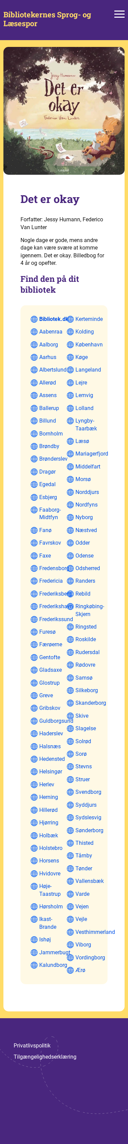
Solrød (83, 741)
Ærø (80, 970)
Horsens (49, 860)
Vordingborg (90, 957)
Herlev (46, 784)
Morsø (83, 479)
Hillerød (48, 810)
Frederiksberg (55, 594)
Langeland (88, 369)
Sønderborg (89, 830)
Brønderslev (53, 459)
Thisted (84, 843)
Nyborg (84, 517)
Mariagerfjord (91, 453)
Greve (46, 695)
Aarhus (47, 357)
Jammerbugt (54, 952)
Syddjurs (86, 805)
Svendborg (88, 792)
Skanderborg (90, 703)
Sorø (81, 754)
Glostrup (49, 683)
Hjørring (48, 822)
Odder (82, 543)
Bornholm (51, 433)
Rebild (82, 594)
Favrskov (50, 543)
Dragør (47, 471)
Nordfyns (86, 504)
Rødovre (85, 665)
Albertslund (53, 369)
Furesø (47, 632)
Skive (81, 716)
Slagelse (85, 728)
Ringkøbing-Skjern (89, 610)
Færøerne (50, 644)
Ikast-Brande (47, 923)
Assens (48, 395)
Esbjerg (48, 497)
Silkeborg (86, 690)
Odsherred (87, 568)
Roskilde (85, 639)
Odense (84, 555)
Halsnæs (50, 746)
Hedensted (52, 759)
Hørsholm (51, 906)
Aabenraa (50, 331)
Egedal (47, 484)
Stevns (83, 766)
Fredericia (51, 581)
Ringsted (86, 627)
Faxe (45, 555)
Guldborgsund (56, 721)
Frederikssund (56, 619)
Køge (81, 357)
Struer (82, 779)
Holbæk (48, 835)
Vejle (81, 919)
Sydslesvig (88, 817)
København (89, 344)
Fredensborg (54, 568)
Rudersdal (87, 652)
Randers (85, 581)
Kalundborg (53, 965)
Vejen (82, 906)
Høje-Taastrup (50, 890)
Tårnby (83, 855)
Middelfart (87, 466)
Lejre (81, 382)
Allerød (47, 382)
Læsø (82, 441)
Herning (48, 797)
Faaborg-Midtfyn (50, 513)
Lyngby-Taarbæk (86, 424)
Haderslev (51, 733)
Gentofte (49, 657)
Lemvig (84, 395)
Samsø (84, 678)
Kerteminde (89, 319)
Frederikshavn (56, 606)
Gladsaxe (50, 670)
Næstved (86, 530)
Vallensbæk (89, 881)
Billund (47, 420)
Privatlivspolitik (32, 1045)
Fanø (45, 530)
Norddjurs (87, 492)
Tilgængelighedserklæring (45, 1057)
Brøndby (49, 446)
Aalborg (48, 344)
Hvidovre (49, 873)
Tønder (83, 868)
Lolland (84, 408)
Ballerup (49, 408)
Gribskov (49, 708)
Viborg (83, 944)
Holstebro (50, 848)
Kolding (84, 331)
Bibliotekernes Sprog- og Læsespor (47, 19)
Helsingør (50, 771)
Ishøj (45, 939)
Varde (82, 894)
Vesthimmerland (95, 932)
